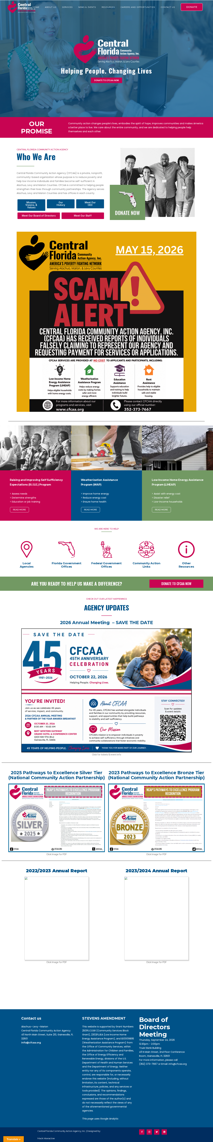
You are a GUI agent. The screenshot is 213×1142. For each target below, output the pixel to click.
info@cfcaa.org (31, 1042)
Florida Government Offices (66, 565)
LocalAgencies (27, 565)
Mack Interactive (46, 1138)
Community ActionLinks (146, 565)
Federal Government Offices (106, 565)
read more (19, 509)
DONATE (191, 7)
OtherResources (186, 565)
